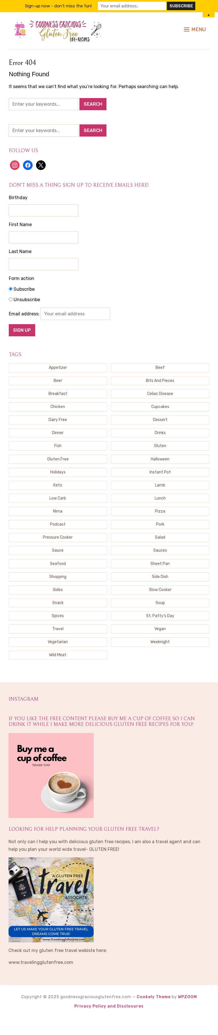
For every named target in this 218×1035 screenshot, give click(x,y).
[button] (195, 29)
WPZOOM (187, 996)
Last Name (20, 251)
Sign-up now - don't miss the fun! (58, 5)
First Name (20, 224)
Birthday (18, 197)
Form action (21, 278)
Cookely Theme (154, 996)
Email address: (25, 313)
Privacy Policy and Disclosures (109, 1006)
